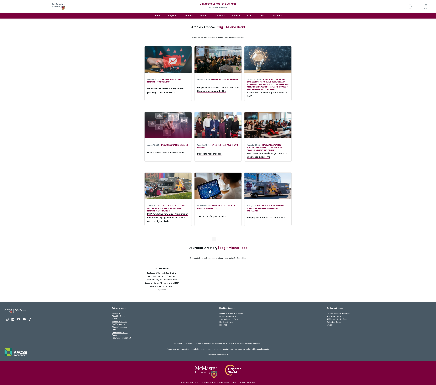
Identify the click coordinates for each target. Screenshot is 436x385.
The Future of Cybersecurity (211, 216)
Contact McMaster (189, 383)
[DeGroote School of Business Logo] (16, 311)
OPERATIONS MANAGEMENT (258, 87)
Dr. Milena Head (162, 268)
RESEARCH (151, 82)
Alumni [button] (235, 15)
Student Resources (119, 321)
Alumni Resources (119, 327)
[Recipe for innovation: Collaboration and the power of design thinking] (218, 60)
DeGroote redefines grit (209, 153)
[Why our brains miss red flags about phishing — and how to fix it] (168, 60)
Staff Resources (118, 324)
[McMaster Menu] (426, 6)
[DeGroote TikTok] (29, 319)
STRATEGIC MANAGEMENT (257, 148)
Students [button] (218, 15)
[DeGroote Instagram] (7, 319)
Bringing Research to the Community (266, 217)
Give (262, 15)
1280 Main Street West (228, 319)
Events (203, 15)
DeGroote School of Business (218, 4)
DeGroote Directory (203, 248)
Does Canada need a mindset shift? (165, 152)
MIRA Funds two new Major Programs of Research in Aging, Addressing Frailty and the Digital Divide (167, 217)
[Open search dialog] (410, 6)
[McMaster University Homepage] (58, 6)
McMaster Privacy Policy (244, 383)
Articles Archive (203, 27)
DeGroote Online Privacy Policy (218, 355)
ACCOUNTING (268, 79)
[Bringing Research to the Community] (267, 187)
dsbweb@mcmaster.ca (237, 349)
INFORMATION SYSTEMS (171, 79)
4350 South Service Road (337, 319)
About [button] (188, 15)
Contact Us (116, 335)
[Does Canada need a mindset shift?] (168, 126)
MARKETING (283, 84)
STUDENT (272, 150)
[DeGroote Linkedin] (13, 319)
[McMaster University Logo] (218, 371)
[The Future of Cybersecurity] (218, 187)
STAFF (164, 208)
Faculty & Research (120, 338)
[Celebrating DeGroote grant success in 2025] (267, 60)
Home (157, 15)
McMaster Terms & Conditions (215, 383)
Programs (173, 15)
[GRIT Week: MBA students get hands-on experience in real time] (267, 126)
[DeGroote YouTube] (24, 319)
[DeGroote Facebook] (19, 319)
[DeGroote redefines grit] (218, 126)
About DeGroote (118, 316)
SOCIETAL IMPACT (163, 82)
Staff (249, 15)
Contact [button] (275, 15)
